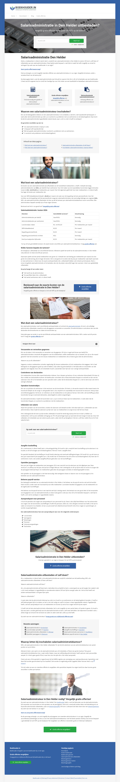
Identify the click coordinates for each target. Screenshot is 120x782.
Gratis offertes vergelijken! (61, 729)
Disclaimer (62, 778)
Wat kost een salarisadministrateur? (36, 145)
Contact (68, 778)
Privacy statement (52, 778)
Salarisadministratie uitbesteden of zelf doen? (76, 145)
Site (43, 778)
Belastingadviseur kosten (68, 761)
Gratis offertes (41, 16)
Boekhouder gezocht (67, 755)
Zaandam (82, 630)
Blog (32, 16)
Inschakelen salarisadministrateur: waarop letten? (78, 147)
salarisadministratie (74, 326)
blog (79, 766)
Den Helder (83, 634)
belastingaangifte (54, 706)
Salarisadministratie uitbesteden (70, 757)
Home (13, 16)
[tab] (60, 344)
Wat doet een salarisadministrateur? (36, 147)
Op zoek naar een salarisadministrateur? (41, 429)
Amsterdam (44, 627)
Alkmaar (50, 632)
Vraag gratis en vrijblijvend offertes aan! (59, 616)
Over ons (84, 778)
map (45, 778)
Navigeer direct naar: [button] (29, 344)
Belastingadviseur (66, 759)
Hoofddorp (89, 632)
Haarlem (45, 630)
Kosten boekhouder (66, 753)
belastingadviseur (93, 706)
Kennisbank (23, 16)
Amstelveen (83, 627)
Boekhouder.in (37, 778)
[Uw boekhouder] (23, 8)
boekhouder (60, 702)
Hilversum (44, 634)
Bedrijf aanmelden (76, 778)
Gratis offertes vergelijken (86, 287)
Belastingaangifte (66, 763)
